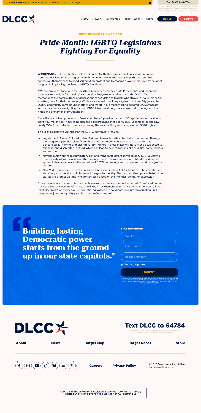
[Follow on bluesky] (54, 365)
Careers (95, 366)
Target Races (131, 18)
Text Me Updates (135, 264)
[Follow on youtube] (37, 365)
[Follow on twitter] (72, 365)
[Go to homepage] (42, 327)
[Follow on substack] (63, 365)
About (85, 18)
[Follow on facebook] (19, 365)
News (95, 18)
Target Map (112, 18)
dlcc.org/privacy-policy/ (151, 282)
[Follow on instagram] (28, 365)
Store (149, 18)
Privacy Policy (124, 366)
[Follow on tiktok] (45, 365)
